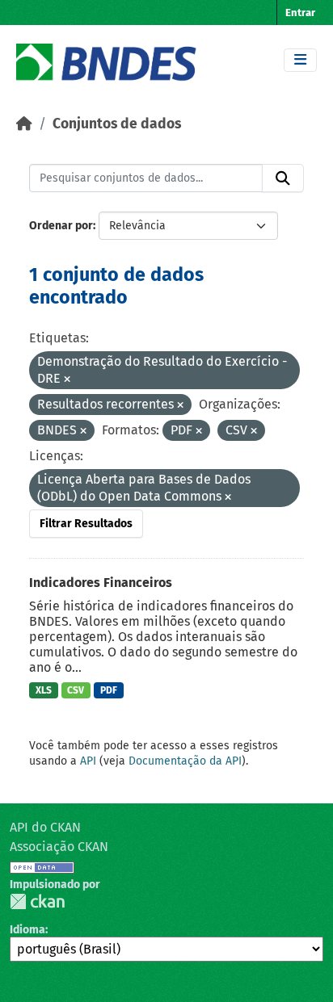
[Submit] (283, 178)
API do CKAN (45, 827)
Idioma (27, 930)
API (88, 761)
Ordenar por (61, 226)
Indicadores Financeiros (100, 582)
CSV (75, 690)
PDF (108, 690)
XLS (44, 690)
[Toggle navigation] (300, 60)
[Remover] (67, 380)
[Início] (24, 123)
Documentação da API (185, 761)
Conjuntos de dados (117, 123)
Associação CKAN (59, 846)
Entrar (300, 12)
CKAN (37, 901)
